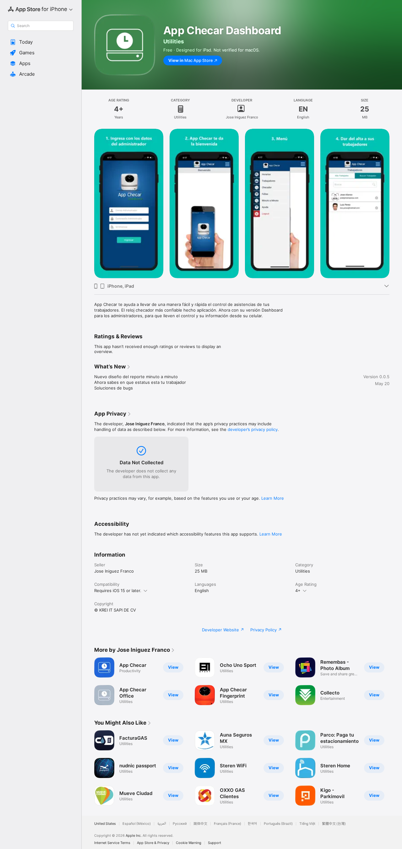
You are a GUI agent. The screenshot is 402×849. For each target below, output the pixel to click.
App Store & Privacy (153, 843)
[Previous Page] (88, 203)
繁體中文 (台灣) (334, 823)
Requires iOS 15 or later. (117, 590)
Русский (180, 823)
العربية (161, 823)
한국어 (252, 823)
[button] (40, 42)
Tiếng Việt (307, 823)
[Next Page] (395, 203)
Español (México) (136, 823)
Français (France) (227, 823)
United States (105, 823)
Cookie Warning (188, 843)
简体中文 (200, 823)
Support (214, 843)
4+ (298, 590)
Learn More (272, 498)
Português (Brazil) (278, 823)
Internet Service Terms (112, 843)
